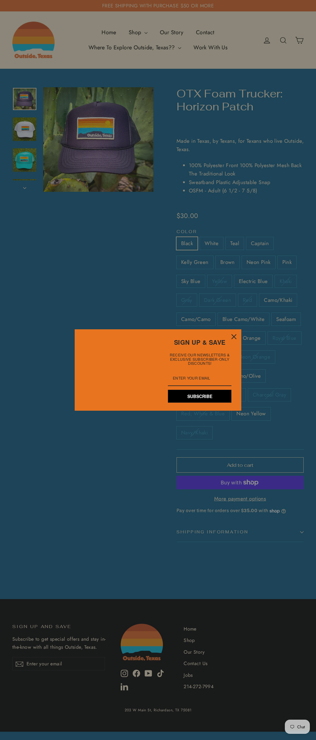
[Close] (234, 336)
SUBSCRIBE (199, 396)
